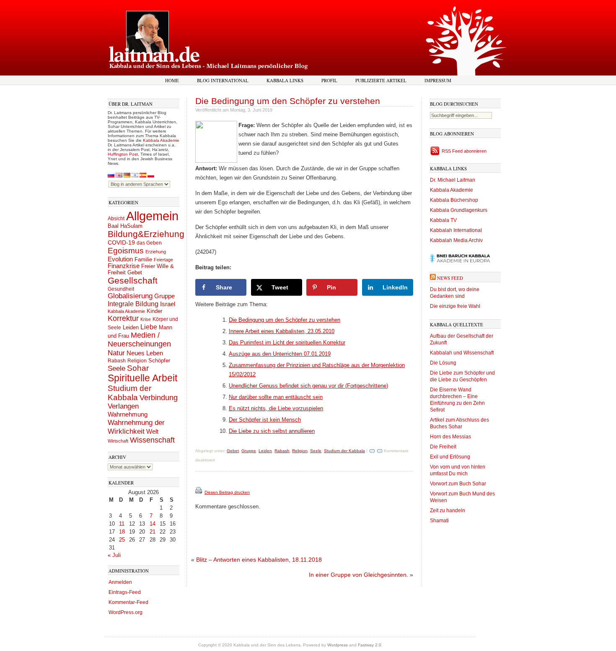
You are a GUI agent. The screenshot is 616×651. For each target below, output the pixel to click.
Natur (116, 353)
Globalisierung (130, 296)
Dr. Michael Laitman (452, 180)
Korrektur (123, 318)
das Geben (149, 243)
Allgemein (152, 216)
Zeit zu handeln (447, 510)
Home (172, 80)
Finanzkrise (124, 266)
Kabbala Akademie (161, 140)
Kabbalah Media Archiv (456, 240)
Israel (167, 303)
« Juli (114, 555)
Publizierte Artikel (380, 80)
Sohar (138, 368)
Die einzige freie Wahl (455, 306)
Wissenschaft (152, 440)
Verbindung (159, 397)
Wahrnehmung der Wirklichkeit (136, 426)
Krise (145, 319)
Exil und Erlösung (450, 457)
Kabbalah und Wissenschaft (462, 353)
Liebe (148, 327)
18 (122, 532)
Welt (152, 431)
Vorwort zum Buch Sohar (458, 484)
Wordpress (337, 645)
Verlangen (123, 406)
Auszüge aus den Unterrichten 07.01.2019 (280, 354)
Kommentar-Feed (128, 602)
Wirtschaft (118, 440)
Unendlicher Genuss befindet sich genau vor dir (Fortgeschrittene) (308, 386)
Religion (137, 360)
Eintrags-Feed (125, 592)
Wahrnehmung (128, 414)
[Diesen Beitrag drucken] (199, 492)
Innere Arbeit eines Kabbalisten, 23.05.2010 (281, 331)
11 (121, 524)
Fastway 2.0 (369, 645)
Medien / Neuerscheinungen (139, 339)
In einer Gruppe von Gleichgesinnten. (358, 574)
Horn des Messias (450, 437)
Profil (329, 80)
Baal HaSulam (125, 226)
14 (152, 524)
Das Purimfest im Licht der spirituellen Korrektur (287, 342)
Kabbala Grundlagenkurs (458, 210)
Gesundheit (121, 289)
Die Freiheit (443, 447)
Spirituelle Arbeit (142, 378)
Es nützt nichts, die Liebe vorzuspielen (276, 408)
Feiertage (163, 259)
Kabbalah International (456, 230)
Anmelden (120, 582)
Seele (116, 368)
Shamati (439, 520)
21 (152, 532)
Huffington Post (123, 154)
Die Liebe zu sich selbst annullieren (272, 431)
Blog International (222, 80)
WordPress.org (125, 612)
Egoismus (126, 250)
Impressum (437, 80)
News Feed (450, 278)
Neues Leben (145, 353)
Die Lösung (443, 363)
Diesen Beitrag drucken (227, 492)
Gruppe (164, 296)
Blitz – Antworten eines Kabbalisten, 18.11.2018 (259, 559)
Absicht (116, 218)
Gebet (134, 272)
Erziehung (155, 251)
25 (122, 539)
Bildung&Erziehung (146, 234)
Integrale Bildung (133, 303)
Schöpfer (159, 360)
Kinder (154, 311)
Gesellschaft (133, 281)
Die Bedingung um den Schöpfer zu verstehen (287, 101)
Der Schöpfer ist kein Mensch (265, 420)
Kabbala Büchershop (454, 200)
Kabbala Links (285, 80)
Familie (143, 260)
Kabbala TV (443, 220)
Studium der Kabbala (129, 393)
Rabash (117, 361)
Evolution (120, 259)
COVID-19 (121, 242)
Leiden (131, 327)
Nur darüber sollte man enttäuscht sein (276, 397)
